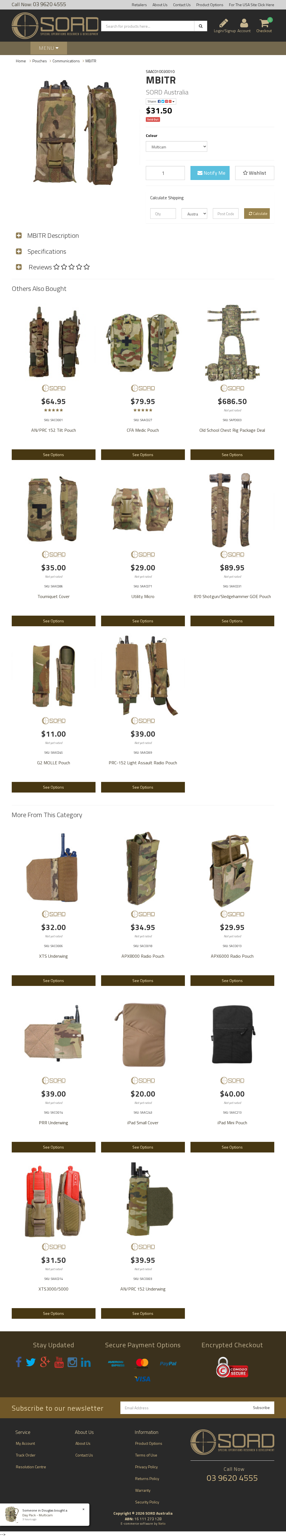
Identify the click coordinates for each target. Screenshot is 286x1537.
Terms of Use (146, 1455)
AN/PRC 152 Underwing (143, 1288)
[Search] (200, 26)
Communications (66, 61)
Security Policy (147, 1502)
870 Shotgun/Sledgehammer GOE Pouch (232, 596)
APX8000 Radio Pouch (142, 956)
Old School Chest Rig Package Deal (232, 430)
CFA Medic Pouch (143, 430)
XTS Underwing (53, 956)
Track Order (25, 1455)
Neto (162, 1523)
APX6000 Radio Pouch (232, 956)
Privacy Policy (146, 1467)
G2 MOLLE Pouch (53, 762)
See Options (53, 454)
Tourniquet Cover (53, 596)
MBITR (90, 61)
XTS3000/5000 (53, 1288)
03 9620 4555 (232, 1477)
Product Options (209, 5)
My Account (25, 1443)
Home (21, 61)
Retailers (139, 5)
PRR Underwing (53, 1122)
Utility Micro (143, 596)
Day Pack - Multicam (37, 1515)
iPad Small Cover (142, 1122)
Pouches (39, 61)
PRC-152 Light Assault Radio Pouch (143, 762)
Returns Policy (147, 1478)
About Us (160, 5)
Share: (152, 101)
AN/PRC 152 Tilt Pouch (53, 430)
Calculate (260, 213)
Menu (47, 48)
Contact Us (182, 5)
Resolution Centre (31, 1467)
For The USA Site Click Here (251, 5)
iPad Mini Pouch (232, 1122)
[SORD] (54, 388)
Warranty (143, 1490)
